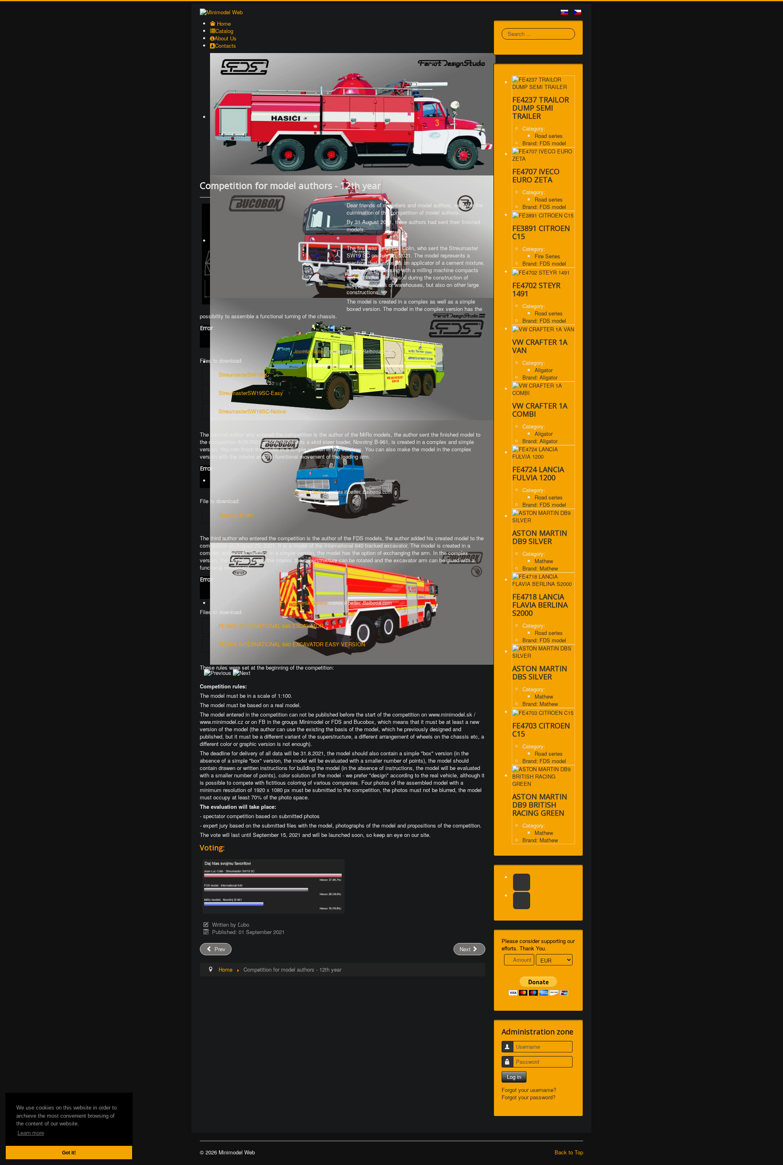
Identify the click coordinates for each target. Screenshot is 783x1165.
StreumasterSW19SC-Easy (251, 393)
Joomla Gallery (310, 351)
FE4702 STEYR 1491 (536, 289)
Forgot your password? (528, 1097)
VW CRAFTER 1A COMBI (539, 410)
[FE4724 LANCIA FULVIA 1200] (543, 452)
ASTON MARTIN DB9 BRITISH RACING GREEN (539, 805)
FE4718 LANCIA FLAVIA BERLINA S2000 (540, 605)
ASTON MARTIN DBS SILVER (539, 672)
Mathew (544, 561)
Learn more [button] (31, 1133)
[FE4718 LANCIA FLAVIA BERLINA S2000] (543, 580)
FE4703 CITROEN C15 (541, 730)
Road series (549, 136)
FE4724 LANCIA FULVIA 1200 (538, 473)
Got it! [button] (69, 1152)
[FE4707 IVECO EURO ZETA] (543, 154)
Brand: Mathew (540, 568)
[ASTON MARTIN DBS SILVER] (543, 651)
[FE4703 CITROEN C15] (542, 712)
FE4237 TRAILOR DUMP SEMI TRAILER (540, 108)
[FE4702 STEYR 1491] (541, 271)
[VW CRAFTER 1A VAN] (543, 329)
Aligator (544, 370)
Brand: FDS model (544, 143)
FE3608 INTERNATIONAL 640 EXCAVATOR (271, 626)
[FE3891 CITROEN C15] (542, 215)
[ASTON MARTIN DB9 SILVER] (543, 516)
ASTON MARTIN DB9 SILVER (539, 537)
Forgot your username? (529, 1090)
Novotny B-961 (236, 515)
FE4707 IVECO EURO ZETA (536, 175)
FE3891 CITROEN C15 (541, 232)
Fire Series (547, 256)
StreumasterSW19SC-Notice (252, 411)
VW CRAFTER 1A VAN (539, 346)
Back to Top (569, 1152)
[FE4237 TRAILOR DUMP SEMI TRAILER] (543, 82)
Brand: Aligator (539, 377)
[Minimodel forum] (521, 900)
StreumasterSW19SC (244, 374)
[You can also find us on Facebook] (521, 882)
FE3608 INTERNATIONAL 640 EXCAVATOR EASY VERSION (292, 644)
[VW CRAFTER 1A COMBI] (543, 389)
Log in (514, 1077)
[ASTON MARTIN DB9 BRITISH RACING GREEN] (543, 775)
